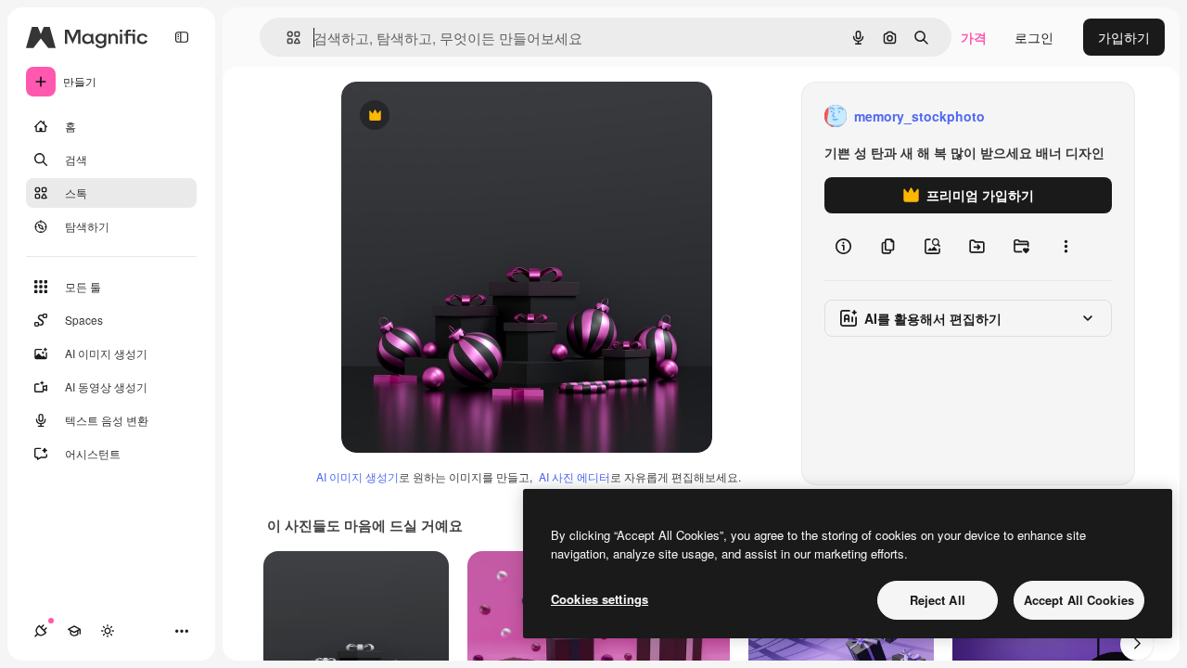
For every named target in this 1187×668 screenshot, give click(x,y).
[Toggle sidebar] (182, 37)
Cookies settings (599, 599)
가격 (974, 37)
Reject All (937, 600)
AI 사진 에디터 (574, 476)
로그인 (1034, 37)
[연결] (41, 631)
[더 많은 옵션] (1065, 246)
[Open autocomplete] (286, 38)
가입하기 (1124, 37)
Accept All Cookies (1079, 600)
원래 (448, 116)
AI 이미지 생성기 (357, 476)
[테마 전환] (107, 631)
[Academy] (74, 631)
